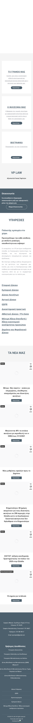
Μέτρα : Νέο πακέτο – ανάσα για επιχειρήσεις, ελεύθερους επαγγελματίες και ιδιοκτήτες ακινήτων (16, 392)
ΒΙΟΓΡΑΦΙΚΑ (16, 142)
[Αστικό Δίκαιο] (16, 299)
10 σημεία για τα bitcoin (16, 596)
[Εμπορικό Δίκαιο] (16, 290)
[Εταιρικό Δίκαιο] (16, 285)
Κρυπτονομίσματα (16, 697)
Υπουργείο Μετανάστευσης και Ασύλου (15, 658)
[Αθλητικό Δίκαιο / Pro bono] (16, 314)
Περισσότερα (15, 400)
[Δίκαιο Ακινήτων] (16, 294)
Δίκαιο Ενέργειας (16, 689)
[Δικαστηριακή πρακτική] (16, 309)
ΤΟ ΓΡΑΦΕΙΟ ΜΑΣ (16, 72)
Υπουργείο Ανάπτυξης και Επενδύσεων (15, 654)
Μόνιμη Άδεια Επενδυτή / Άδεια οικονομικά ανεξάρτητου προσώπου (16, 707)
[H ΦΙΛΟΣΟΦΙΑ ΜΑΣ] (16, 102)
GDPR (16, 693)
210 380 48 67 (20, 632)
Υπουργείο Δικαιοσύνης (15, 650)
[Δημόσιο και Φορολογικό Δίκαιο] (16, 331)
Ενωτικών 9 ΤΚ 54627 (23, 628)
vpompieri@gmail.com (18, 635)
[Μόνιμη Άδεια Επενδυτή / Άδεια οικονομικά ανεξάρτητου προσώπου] (16, 321)
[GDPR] (16, 304)
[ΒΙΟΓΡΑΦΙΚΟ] (16, 137)
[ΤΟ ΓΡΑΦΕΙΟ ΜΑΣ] (16, 66)
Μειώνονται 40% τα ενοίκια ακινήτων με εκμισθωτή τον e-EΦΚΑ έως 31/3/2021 (16, 433)
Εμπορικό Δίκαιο (16, 702)
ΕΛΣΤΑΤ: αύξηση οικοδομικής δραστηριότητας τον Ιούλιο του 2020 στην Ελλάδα (16, 558)
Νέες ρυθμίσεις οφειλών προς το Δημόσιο (16, 472)
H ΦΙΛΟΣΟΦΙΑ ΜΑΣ (16, 107)
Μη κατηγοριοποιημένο (7, 571)
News (2, 363)
